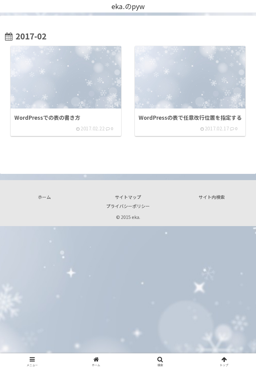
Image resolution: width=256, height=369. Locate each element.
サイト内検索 (212, 197)
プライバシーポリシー (128, 206)
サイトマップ (128, 197)
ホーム (44, 197)
